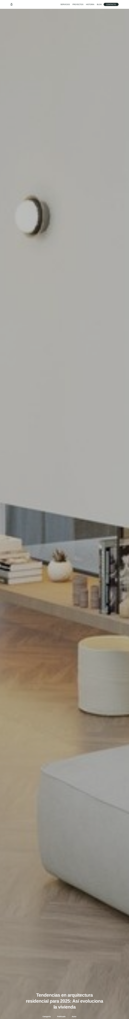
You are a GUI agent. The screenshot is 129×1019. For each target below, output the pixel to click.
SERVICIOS (65, 4)
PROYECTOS (77, 4)
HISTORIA (90, 4)
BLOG (99, 4)
